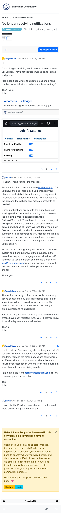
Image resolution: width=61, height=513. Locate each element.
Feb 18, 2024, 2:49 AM (35, 58)
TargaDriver (10, 58)
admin (8, 177)
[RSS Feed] (54, 29)
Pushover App (45, 187)
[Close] (55, 432)
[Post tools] (56, 169)
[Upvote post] (41, 169)
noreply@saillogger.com (38, 372)
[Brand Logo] (6, 6)
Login (19, 487)
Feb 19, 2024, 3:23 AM (30, 401)
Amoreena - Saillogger (18, 101)
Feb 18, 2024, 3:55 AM (30, 177)
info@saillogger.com (13, 263)
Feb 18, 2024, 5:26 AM (35, 346)
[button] (4, 509)
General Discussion (13, 29)
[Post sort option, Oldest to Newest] (5, 49)
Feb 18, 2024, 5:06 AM (35, 291)
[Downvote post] (51, 169)
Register (9, 487)
